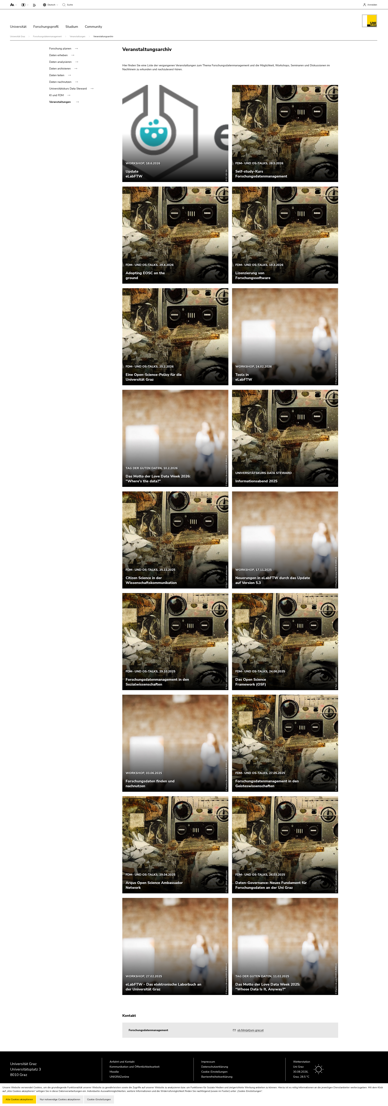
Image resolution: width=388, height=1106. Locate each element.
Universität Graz (18, 36)
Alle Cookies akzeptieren (19, 1099)
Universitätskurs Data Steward (68, 88)
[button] (12, 4)
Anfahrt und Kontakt (122, 1062)
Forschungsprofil (46, 26)
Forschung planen (60, 48)
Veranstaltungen (78, 36)
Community (93, 26)
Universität (18, 26)
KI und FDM (56, 95)
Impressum (208, 1062)
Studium (71, 26)
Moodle (114, 1072)
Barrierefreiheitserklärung (216, 1077)
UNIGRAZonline (119, 1077)
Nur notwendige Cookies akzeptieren (60, 1099)
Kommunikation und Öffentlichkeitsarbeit (134, 1067)
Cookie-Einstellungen (214, 1072)
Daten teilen (57, 75)
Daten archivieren (60, 68)
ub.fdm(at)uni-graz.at (250, 1030)
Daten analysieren (60, 62)
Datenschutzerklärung (214, 1067)
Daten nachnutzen (60, 82)
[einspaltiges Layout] (35, 4)
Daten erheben (58, 55)
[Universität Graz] (369, 21)
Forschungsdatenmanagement (47, 36)
